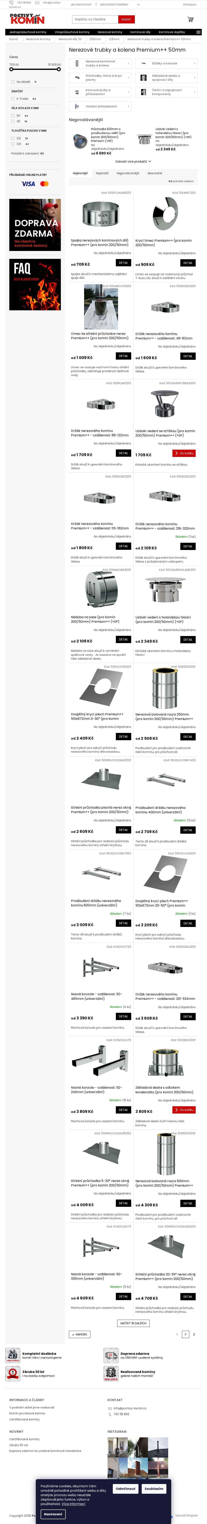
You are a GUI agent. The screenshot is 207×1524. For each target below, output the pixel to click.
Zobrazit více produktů (131, 162)
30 (22, 121)
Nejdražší (102, 173)
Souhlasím (154, 1488)
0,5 (22, 138)
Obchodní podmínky (114, 4)
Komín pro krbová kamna (27, 1413)
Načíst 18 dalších (133, 1323)
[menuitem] (28, 32)
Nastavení (53, 1514)
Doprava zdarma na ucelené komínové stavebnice (45, 1451)
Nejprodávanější (128, 173)
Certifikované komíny (24, 1419)
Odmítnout (125, 1488)
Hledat (126, 19)
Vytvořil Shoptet (186, 1516)
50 (22, 116)
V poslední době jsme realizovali (31, 1408)
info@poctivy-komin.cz (130, 1408)
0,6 (23, 144)
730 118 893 (121, 1414)
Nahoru (81, 1334)
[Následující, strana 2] (185, 1334)
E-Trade (26, 99)
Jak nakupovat (81, 4)
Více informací (73, 1504)
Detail (123, 263)
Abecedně (155, 173)
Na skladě (26, 82)
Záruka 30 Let (18, 1445)
